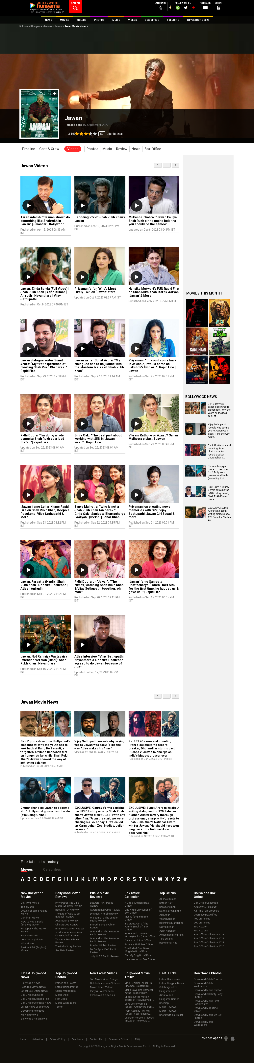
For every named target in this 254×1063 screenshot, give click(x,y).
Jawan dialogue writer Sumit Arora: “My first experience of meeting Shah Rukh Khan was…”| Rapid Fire (44, 365)
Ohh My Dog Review (66, 924)
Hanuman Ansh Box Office (140, 959)
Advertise (37, 1039)
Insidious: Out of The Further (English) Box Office (136, 926)
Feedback (77, 1039)
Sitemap (164, 1002)
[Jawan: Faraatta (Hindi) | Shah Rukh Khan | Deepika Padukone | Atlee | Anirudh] (45, 559)
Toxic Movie (27, 906)
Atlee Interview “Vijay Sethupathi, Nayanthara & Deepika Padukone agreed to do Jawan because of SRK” (99, 662)
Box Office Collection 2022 (209, 938)
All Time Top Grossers (206, 910)
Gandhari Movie (30, 917)
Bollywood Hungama (30, 26)
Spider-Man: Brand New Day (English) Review (68, 934)
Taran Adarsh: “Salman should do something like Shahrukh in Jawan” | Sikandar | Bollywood (45, 220)
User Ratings (95, 133)
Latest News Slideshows (35, 1006)
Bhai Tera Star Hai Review (69, 928)
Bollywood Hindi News (34, 1018)
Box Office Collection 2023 (209, 934)
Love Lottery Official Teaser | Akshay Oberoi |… (139, 1005)
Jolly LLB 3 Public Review (104, 956)
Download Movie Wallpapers (203, 1023)
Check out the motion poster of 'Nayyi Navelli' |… (139, 998)
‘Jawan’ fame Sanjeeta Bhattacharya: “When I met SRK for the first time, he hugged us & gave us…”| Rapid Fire (154, 587)
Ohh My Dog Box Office (138, 955)
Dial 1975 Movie (30, 902)
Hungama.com (167, 991)
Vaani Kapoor (167, 918)
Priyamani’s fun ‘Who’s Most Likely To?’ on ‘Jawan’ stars (95, 290)
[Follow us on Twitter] (186, 7)
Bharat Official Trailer (171, 1014)
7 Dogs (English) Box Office (137, 904)
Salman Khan (166, 926)
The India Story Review (68, 946)
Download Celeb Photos (208, 979)
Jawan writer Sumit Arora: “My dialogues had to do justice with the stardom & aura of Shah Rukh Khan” (99, 365)
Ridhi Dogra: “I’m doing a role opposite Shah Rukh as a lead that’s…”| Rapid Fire (42, 438)
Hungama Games (169, 999)
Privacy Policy (57, 1039)
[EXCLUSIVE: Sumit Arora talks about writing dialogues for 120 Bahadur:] (154, 791)
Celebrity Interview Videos (104, 983)
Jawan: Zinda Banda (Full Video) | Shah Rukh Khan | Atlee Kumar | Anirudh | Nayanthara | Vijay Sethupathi (44, 294)
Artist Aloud (166, 995)
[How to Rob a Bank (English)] (220, 341)
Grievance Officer (119, 1039)
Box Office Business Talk (35, 998)
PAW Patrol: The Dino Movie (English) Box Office (140, 935)
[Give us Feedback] (205, 8)
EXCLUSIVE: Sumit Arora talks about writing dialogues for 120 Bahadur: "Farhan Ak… (220, 514)
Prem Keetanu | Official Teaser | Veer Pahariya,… (138, 1012)
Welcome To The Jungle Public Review (103, 919)
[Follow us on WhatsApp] (177, 8)
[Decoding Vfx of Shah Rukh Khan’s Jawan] (99, 195)
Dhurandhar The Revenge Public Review (104, 933)
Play (28, 206)
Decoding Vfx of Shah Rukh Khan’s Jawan (99, 219)
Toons (59, 1006)
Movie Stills (61, 994)
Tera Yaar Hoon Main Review (67, 941)
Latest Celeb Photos (66, 986)
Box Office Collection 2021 (209, 942)
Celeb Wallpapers (65, 990)
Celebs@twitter (168, 987)
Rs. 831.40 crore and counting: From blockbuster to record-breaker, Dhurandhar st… (219, 451)
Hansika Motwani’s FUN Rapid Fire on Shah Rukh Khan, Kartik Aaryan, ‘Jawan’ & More (154, 292)
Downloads (208, 973)
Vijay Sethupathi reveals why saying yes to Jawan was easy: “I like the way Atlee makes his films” (99, 744)
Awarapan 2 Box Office (138, 940)
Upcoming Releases (32, 1010)
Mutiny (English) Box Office (136, 918)
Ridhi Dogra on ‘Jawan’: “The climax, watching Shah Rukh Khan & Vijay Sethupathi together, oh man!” (98, 587)
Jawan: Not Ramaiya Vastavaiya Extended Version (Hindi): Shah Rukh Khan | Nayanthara (43, 660)
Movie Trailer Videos (101, 987)
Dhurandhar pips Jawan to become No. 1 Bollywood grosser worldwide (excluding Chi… (218, 472)
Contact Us (96, 1039)
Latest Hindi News (169, 979)
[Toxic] (197, 313)
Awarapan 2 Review (66, 920)
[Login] (218, 8)
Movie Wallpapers (65, 1002)
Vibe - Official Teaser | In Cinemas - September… (138, 984)
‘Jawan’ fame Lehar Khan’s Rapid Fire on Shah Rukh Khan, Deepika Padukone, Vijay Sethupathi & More (44, 512)
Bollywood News (30, 982)
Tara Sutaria (166, 938)
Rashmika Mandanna (171, 922)
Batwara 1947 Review (67, 909)
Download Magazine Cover (206, 1009)
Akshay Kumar (167, 898)
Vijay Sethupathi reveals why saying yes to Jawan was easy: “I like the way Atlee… (219, 430)
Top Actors (200, 926)
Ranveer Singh (167, 906)
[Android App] (226, 1038)
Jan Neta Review (64, 950)
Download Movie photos (208, 990)
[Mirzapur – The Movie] (197, 370)
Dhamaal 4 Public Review (104, 913)
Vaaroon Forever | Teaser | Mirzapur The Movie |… (139, 1019)
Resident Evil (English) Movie (33, 949)
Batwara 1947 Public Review (101, 904)
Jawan (58, 26)
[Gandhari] (197, 341)
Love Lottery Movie (31, 939)
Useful (168, 973)
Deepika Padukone (170, 910)
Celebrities (52, 869)
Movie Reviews (29, 1014)
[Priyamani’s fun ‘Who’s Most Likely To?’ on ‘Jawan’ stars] (99, 266)
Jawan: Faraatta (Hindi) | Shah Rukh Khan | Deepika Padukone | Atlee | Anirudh (44, 585)
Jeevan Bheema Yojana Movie (34, 912)
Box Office (132, 895)
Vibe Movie (27, 943)
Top (167, 893)
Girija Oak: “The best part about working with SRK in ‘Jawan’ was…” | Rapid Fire (98, 438)
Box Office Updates (32, 994)
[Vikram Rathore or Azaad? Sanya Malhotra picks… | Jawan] (154, 413)
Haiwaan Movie (29, 935)
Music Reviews (167, 1010)
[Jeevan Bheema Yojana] (220, 313)
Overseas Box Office (205, 914)
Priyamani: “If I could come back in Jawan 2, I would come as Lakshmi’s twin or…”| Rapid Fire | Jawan (152, 365)
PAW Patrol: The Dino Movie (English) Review (68, 904)
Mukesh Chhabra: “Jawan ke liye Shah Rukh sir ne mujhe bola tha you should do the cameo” (153, 220)
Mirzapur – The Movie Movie (33, 930)
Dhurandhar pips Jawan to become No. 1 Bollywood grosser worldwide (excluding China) (45, 811)
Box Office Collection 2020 (209, 946)
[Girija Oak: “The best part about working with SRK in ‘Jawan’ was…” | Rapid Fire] (99, 413)
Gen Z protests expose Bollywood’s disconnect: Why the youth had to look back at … (219, 409)
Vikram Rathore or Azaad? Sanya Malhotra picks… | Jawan (153, 437)
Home (22, 1039)
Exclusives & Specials (102, 995)
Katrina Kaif (165, 902)
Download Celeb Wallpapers (203, 985)
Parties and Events (65, 982)
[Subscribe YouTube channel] (193, 8)
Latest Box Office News (34, 990)
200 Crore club (202, 922)
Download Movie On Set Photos (207, 1016)
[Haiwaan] (220, 370)
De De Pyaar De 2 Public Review (103, 951)
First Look (61, 998)
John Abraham (167, 930)
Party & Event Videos (102, 991)
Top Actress (201, 930)
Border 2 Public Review (103, 945)
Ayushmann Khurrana (171, 934)
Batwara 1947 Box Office (139, 944)
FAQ (137, 1039)
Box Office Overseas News (36, 1002)
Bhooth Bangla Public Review (102, 926)
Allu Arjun (164, 914)
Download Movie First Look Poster (206, 1002)
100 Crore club (202, 918)
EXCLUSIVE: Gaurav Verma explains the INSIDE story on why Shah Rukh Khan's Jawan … (219, 493)
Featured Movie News (33, 986)
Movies (48, 26)
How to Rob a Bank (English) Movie (32, 923)
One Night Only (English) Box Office (138, 911)
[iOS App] (233, 1038)
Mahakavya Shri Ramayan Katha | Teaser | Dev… (139, 991)
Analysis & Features (205, 906)
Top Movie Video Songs (103, 979)
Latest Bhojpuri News (171, 983)
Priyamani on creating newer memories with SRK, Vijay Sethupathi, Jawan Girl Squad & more (152, 512)
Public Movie (99, 895)
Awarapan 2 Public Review (105, 909)
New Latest (103, 973)
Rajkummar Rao (168, 942)
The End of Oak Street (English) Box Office (137, 950)
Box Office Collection (206, 902)
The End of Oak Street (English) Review (67, 915)
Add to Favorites (54, 93)
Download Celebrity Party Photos (208, 995)
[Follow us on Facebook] (170, 7)
